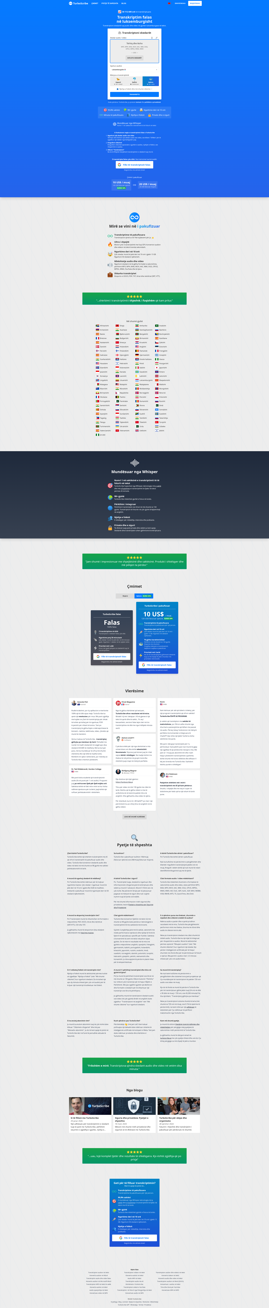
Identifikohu (180, 3)
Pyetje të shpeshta (110, 3)
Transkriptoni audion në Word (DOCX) (170, 1281)
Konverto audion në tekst (134, 1275)
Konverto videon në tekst (170, 1275)
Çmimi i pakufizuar (134, 177)
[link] (152, 37)
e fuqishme (125, 488)
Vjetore (143, 596)
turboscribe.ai (165, 1038)
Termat (140, 1305)
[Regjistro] (152, 37)
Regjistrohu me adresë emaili (134, 170)
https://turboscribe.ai (124, 782)
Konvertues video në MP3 (99, 1293)
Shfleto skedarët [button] (134, 58)
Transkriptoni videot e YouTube (134, 1287)
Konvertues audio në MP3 (134, 1293)
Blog (123, 3)
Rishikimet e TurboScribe (134, 1284)
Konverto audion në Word (99, 1275)
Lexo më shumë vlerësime (134, 817)
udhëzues (190, 1007)
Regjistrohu (195, 3)
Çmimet (94, 3)
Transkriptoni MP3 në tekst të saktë (98, 1284)
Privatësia (147, 1305)
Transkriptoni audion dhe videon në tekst (170, 1272)
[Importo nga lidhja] (156, 37)
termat (138, 102)
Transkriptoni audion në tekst (98, 1272)
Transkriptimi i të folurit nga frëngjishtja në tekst (134, 1290)
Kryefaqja (114, 1302)
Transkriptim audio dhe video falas (98, 1278)
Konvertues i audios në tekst (170, 1284)
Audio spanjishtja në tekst (99, 1290)
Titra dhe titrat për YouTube (170, 1287)
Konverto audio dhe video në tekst (170, 1278)
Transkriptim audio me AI (134, 1281)
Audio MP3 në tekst (134, 1278)
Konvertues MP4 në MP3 (170, 1290)
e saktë (158, 486)
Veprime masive (87, 933)
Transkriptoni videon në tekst (134, 1272)
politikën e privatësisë (153, 102)
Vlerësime (145, 1302)
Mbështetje (154, 1302)
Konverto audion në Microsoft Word (98, 1281)
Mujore (125, 596)
